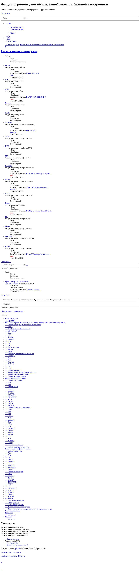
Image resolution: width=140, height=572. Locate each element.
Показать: (6, 300)
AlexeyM (13, 132)
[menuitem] (17, 27)
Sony (7, 136)
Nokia (7, 113)
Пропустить (5, 13)
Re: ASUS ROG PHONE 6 (36, 97)
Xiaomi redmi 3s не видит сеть (37, 187)
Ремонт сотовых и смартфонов (19, 51)
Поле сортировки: (27, 300)
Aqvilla (12, 189)
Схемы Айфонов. (32, 73)
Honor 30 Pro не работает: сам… (38, 254)
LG (6, 217)
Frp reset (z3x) (31, 130)
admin (12, 99)
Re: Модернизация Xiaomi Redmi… (39, 211)
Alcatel (7, 193)
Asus (7, 89)
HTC (7, 146)
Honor (7, 246)
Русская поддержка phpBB (11, 552)
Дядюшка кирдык (11, 283)
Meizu (7, 227)
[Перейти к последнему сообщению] (40, 289)
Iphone (7, 65)
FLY (6, 156)
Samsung (8, 122)
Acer (7, 79)
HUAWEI (8, 166)
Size (11, 213)
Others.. (8, 179)
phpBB (17, 549)
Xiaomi (7, 203)
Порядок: (53, 300)
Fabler (12, 75)
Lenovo (8, 103)
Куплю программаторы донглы (17, 282)
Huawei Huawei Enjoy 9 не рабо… (38, 173)
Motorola (8, 236)
